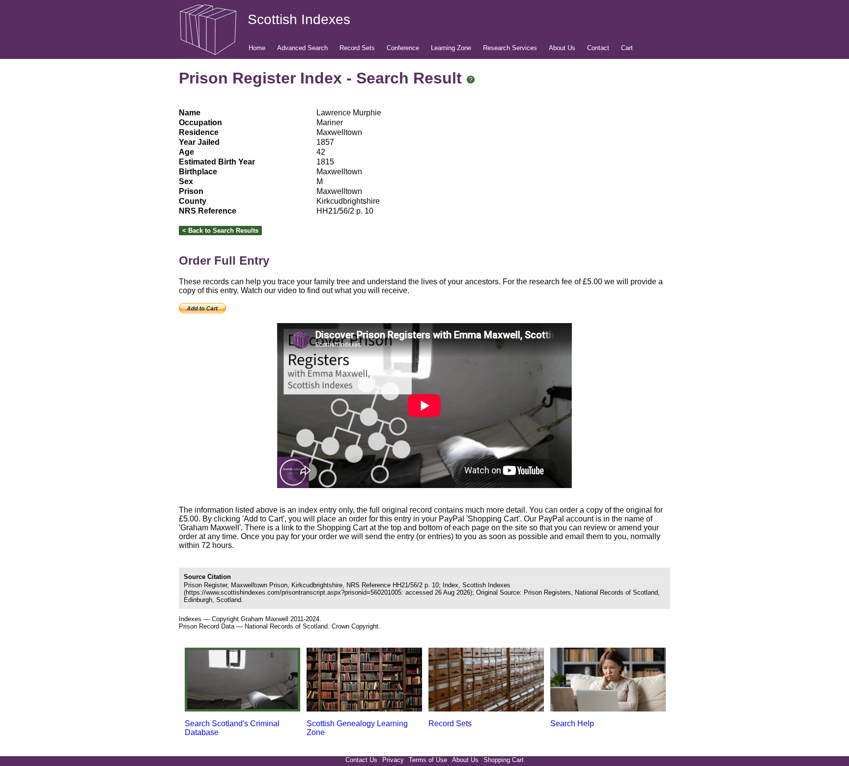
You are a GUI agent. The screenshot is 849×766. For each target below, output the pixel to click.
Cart (627, 48)
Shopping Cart (503, 760)
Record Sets (357, 48)
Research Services (510, 48)
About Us (562, 48)
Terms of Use (428, 760)
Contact (598, 48)
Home (257, 48)
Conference (403, 48)
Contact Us (361, 760)
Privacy (393, 760)
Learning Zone (451, 48)
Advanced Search (302, 48)
